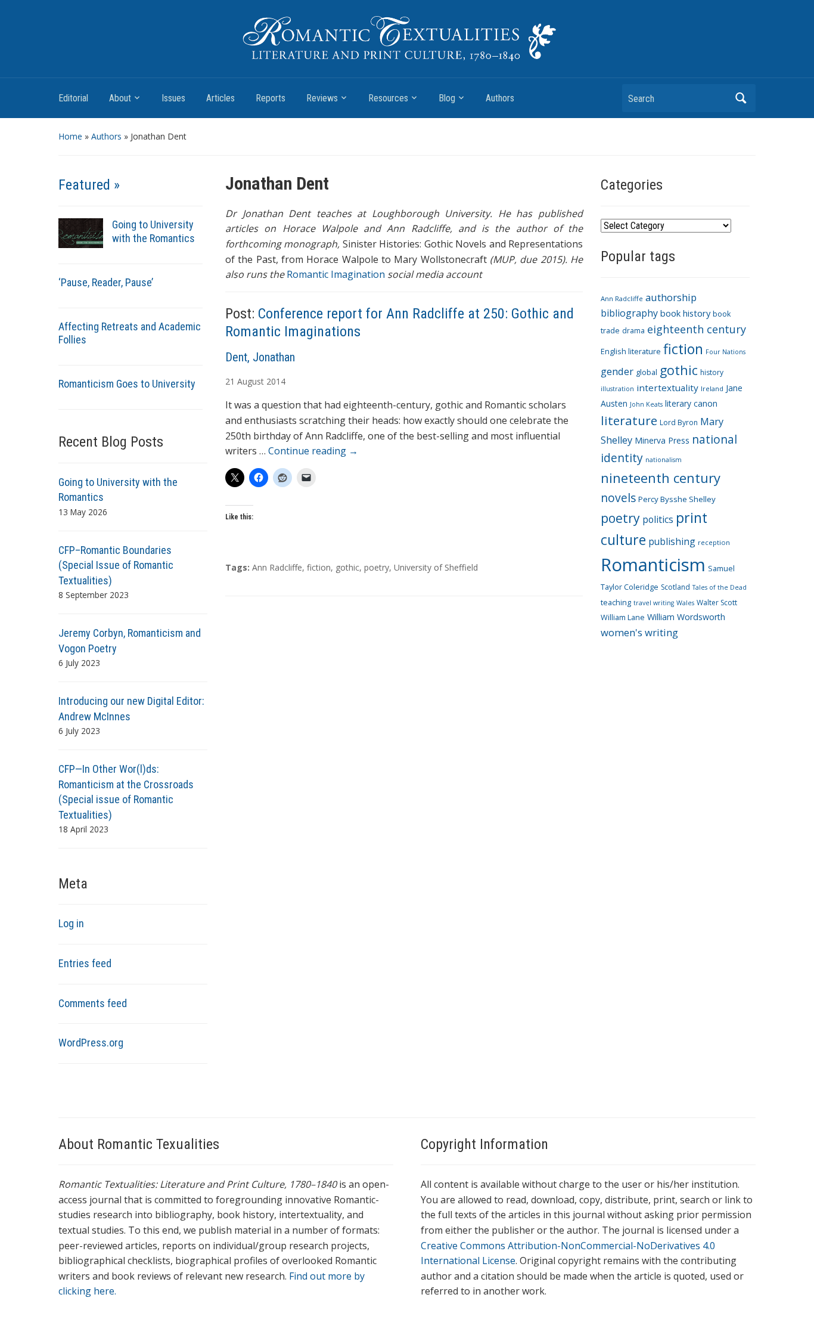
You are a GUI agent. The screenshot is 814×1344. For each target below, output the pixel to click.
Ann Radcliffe (277, 567)
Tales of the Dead (719, 587)
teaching (616, 602)
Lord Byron (679, 422)
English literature (631, 351)
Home (70, 136)
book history (685, 313)
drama (633, 331)
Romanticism (653, 565)
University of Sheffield (436, 567)
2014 (275, 381)
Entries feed (84, 963)
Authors (500, 98)
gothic (347, 567)
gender (617, 371)
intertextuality (667, 388)
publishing (671, 541)
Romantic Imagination (336, 274)
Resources (388, 98)
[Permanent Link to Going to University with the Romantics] (80, 232)
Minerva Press (662, 440)
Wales (685, 603)
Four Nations (725, 352)
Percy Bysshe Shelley (677, 499)
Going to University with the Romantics (153, 231)
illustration (617, 389)
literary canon (691, 403)
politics (657, 519)
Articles (220, 98)
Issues (173, 98)
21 (230, 381)
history (711, 372)
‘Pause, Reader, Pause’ (105, 282)
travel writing (653, 603)
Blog (447, 98)
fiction (319, 567)
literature (629, 420)
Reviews (322, 98)
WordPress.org (90, 1042)
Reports (270, 98)
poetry (376, 567)
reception (714, 542)
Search (741, 98)
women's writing (639, 632)
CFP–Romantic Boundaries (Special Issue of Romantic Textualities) (115, 565)
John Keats (646, 404)
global (646, 372)
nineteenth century (660, 478)
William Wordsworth (686, 617)
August (250, 381)
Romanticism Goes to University (126, 383)
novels (618, 498)
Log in (71, 923)
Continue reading (313, 450)
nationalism (663, 460)
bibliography (629, 313)
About (120, 98)
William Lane (623, 617)
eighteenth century (696, 329)
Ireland (712, 388)
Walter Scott (717, 602)
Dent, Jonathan (260, 357)
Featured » (89, 184)
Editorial (73, 98)
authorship (671, 297)
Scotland (675, 587)
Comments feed (92, 1003)
